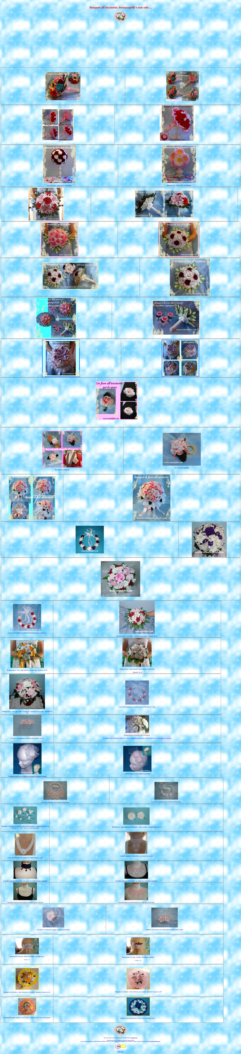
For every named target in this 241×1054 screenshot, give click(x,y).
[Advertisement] (121, 2)
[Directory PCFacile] (160, 1041)
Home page (120, 1051)
